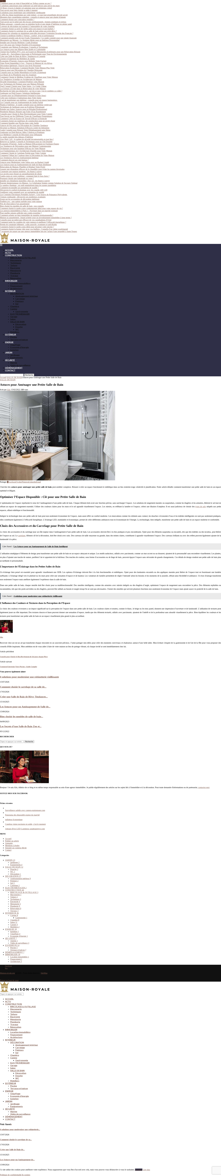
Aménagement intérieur (26, 296)
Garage (13, 316)
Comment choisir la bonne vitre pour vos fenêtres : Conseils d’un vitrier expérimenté (34, 229)
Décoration (20, 324)
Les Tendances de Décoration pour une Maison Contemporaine (25, 146)
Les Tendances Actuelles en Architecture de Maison (21, 79)
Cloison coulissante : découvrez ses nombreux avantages (23, 197)
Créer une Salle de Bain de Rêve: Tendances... (24, 696)
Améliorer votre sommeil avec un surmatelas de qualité (22, 192)
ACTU (8, 252)
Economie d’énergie (19, 347)
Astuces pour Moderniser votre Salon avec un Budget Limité (24, 162)
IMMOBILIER (11, 280)
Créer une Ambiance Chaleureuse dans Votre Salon (20, 98)
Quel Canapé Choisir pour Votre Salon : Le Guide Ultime (23, 86)
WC (17, 329)
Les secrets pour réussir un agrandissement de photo (21, 174)
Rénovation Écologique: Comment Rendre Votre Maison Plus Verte (27, 68)
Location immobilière (20, 283)
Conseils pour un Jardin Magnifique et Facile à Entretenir (23, 72)
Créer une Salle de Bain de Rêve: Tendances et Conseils (22, 56)
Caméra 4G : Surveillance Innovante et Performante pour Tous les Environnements (33, 54)
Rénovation (15, 278)
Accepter (138, 1170)
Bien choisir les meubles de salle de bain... (21, 716)
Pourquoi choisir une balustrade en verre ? (17, 178)
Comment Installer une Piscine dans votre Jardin (19, 123)
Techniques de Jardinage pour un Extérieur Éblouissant (22, 107)
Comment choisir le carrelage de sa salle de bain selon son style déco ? (28, 31)
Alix (8, 390)
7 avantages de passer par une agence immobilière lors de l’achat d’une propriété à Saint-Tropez (38, 231)
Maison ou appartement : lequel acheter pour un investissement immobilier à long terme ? (36, 218)
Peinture (19, 301)
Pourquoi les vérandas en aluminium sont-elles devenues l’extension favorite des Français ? (36, 33)
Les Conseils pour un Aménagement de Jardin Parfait (21, 102)
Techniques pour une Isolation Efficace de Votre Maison (22, 148)
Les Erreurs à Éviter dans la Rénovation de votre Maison (23, 89)
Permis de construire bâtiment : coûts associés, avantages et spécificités (28, 224)
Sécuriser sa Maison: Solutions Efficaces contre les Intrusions (24, 128)
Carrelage (20, 298)
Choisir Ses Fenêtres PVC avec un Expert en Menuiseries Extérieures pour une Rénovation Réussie (40, 52)
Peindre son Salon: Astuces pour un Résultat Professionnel (23, 109)
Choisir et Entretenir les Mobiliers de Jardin (17, 59)
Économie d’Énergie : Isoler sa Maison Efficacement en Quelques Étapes (29, 144)
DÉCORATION (17, 293)
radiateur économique (14, 819)
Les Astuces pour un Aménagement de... (17, 1160)
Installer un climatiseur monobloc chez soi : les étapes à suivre (25, 181)
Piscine (13, 337)
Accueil (3, 377)
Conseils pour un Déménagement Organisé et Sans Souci (23, 95)
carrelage (21, 536)
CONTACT (10, 370)
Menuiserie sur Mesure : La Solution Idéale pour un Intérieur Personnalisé (29, 40)
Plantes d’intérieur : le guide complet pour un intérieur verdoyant (26, 105)
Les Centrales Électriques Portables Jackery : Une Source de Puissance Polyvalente (34, 194)
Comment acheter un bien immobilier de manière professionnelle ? (26, 215)
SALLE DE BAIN (17, 321)
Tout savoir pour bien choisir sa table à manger (19, 10)
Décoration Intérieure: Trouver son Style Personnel (20, 65)
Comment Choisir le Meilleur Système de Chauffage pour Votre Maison (29, 77)
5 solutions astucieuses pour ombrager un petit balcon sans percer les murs (30, 6)
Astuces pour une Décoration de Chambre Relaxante (21, 70)
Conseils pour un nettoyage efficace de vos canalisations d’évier (25, 220)
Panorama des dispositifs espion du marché (22, 815)
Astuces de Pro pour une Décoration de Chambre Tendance (24, 125)
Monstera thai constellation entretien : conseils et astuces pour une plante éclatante (33, 17)
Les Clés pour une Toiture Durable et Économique (20, 45)
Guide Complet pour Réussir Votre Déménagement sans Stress (25, 130)
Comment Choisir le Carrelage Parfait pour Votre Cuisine (23, 153)
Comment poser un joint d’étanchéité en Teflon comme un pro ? (25, 3)
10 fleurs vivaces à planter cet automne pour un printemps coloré (26, 8)
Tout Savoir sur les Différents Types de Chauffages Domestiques (26, 116)
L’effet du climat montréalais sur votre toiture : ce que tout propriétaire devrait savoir (34, 15)
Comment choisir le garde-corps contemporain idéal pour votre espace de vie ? (31, 208)
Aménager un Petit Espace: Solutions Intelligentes (20, 93)
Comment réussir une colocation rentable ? (17, 19)
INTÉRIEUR (10, 291)
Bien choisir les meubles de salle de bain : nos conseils (22, 206)
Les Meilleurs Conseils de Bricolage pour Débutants (21, 135)
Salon (12, 319)
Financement (16, 286)
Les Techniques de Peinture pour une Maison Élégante (22, 84)
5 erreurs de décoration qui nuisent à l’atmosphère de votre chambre (27, 26)
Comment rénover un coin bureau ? (14, 160)
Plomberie (15, 273)
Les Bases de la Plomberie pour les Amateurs (18, 75)
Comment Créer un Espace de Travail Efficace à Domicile (23, 118)
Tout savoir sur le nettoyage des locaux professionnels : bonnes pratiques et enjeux (33, 22)
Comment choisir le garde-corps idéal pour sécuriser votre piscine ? (27, 227)
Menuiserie (15, 270)
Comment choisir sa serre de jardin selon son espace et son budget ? (27, 29)
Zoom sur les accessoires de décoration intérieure (19, 199)
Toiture (13, 265)
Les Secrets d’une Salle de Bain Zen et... (20, 726)
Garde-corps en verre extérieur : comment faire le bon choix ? (24, 176)
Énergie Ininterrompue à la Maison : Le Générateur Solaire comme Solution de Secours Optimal (38, 183)
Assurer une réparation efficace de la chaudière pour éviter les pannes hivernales (32, 169)
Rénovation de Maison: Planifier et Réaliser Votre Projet (22, 167)
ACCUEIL (9, 250)
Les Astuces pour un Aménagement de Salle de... (25, 706)
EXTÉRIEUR (10, 334)
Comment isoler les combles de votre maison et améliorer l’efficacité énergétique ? (33, 222)
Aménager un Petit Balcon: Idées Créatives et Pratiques (22, 132)
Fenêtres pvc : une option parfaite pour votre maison (21, 201)
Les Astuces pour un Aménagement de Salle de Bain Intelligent (25, 165)
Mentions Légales (12, 845)
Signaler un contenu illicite (16, 848)
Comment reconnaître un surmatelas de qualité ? (19, 188)
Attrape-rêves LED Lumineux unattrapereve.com (25, 829)
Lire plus (146, 1170)
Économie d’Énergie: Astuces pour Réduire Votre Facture (23, 61)
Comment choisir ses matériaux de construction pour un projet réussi (27, 121)
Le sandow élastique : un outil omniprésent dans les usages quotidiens (28, 185)
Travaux (14, 275)
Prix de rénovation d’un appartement (14, 204)
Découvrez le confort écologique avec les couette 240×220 (23, 190)
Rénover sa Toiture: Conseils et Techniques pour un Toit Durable (26, 142)
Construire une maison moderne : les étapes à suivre (21, 171)
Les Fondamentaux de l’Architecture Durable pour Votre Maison (26, 151)
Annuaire (9, 843)
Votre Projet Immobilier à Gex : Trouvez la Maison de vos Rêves (26, 63)
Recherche (29, 375)
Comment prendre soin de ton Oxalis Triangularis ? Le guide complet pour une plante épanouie (38, 38)
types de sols (200, 506)
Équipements (16, 357)
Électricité (15, 268)
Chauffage (15, 344)
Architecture (16, 288)
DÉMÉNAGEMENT (14, 367)
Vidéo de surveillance (20, 365)
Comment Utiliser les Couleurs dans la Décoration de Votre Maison (27, 155)
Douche (19, 327)
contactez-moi (203, 787)
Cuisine (13, 309)
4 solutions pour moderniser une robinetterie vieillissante (22, 13)
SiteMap (44, 973)
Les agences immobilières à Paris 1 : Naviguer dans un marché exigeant (29, 211)
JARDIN (8, 352)
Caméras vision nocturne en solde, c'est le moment (25, 824)
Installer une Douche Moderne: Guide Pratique (19, 42)
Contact (8, 850)
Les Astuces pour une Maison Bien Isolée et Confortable (23, 49)
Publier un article (12, 841)
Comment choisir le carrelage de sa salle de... (23, 687)
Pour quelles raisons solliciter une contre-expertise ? (21, 213)
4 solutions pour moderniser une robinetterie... (20, 1129)
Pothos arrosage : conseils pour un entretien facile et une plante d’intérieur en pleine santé (36, 24)
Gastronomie (21, 311)
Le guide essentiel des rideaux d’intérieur (16, 137)
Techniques (15, 263)
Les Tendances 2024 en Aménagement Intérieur (19, 158)
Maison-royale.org (7, 973)
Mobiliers (14, 332)
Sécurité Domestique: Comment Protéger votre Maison (22, 82)
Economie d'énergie (19, 936)
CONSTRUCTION (13, 255)
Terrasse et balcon (19, 339)
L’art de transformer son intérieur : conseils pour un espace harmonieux (29, 100)
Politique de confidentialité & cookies (15, 1175)
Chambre (14, 306)
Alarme (13, 362)
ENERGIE (9, 342)
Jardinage (15, 355)
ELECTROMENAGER (20, 314)
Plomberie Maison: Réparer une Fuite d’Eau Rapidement (23, 112)
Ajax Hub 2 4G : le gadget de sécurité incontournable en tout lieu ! (27, 139)
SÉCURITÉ (10, 360)
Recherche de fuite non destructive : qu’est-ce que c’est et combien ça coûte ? (31, 91)
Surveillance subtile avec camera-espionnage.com (25, 810)
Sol (16, 304)
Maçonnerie (16, 260)
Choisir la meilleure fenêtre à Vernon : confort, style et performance (27, 36)
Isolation (14, 350)
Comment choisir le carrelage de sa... (16, 1140)
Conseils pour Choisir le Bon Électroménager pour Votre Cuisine (26, 114)
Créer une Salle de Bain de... (12, 1149)
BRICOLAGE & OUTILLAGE (23, 257)
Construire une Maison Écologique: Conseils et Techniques (24, 47)
